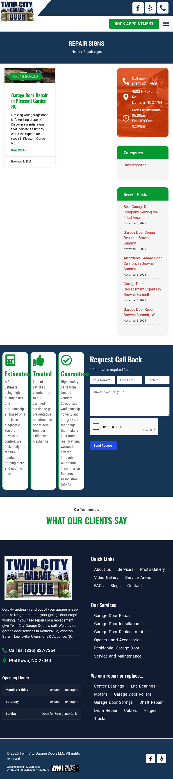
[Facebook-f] (138, 8)
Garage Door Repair (112, 615)
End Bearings (143, 686)
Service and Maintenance (118, 656)
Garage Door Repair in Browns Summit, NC (141, 312)
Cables (130, 710)
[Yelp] (150, 8)
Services (125, 569)
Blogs (115, 585)
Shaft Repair (150, 702)
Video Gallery (106, 577)
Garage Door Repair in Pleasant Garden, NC (29, 100)
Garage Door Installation (116, 623)
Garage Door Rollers (132, 694)
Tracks (100, 718)
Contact (134, 585)
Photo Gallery (152, 569)
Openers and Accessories (118, 639)
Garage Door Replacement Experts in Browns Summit (142, 289)
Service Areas (138, 577)
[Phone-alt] (162, 8)
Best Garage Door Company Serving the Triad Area (141, 212)
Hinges (149, 710)
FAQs (99, 585)
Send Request (104, 445)
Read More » (18, 149)
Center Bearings (109, 686)
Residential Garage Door (116, 648)
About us (102, 569)
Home (76, 52)
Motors (100, 694)
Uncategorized (135, 165)
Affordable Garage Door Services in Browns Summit (143, 263)
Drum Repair (105, 710)
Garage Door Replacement (118, 631)
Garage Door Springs (113, 702)
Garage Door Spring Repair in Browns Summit (139, 237)
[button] (166, 23)
